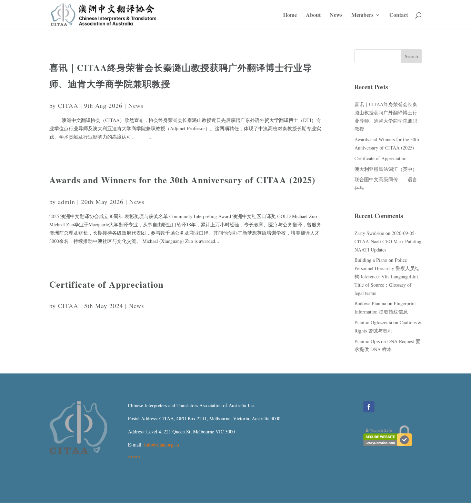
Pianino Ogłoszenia (373, 322)
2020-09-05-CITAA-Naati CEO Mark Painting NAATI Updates (387, 241)
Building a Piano (370, 260)
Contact (398, 15)
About (313, 15)
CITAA (68, 105)
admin (66, 201)
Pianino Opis (367, 341)
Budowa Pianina (370, 303)
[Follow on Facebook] (368, 406)
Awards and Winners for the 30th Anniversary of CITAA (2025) (182, 179)
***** (134, 457)
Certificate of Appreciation (106, 284)
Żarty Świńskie (369, 233)
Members (362, 15)
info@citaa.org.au (161, 444)
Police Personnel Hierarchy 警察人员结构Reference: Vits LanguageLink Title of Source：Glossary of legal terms (387, 276)
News (336, 15)
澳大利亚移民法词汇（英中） (385, 169)
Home (290, 15)
